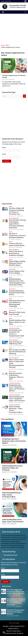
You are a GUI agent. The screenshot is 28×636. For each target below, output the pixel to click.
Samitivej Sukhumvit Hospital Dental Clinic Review (17, 293)
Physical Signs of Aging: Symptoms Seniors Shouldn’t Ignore (17, 263)
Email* (4, 154)
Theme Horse (16, 631)
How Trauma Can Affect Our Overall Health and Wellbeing (17, 352)
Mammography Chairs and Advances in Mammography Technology (17, 303)
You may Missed (7, 419)
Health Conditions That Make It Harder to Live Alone (17, 322)
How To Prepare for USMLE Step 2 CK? (16, 343)
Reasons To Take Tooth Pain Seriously (17, 313)
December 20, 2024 (13, 286)
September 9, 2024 (12, 414)
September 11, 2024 (13, 369)
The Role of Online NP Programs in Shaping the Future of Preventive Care (16, 211)
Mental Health (6, 71)
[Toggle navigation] (3, 12)
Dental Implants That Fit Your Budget (16, 272)
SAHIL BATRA (11, 79)
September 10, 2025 (13, 229)
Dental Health (12, 269)
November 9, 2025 (12, 216)
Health (10, 231)
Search (24, 96)
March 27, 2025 (12, 247)
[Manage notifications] (4, 632)
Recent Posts (7, 204)
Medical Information (13, 218)
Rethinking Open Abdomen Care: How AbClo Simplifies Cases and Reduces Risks (17, 282)
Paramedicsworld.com (10, 555)
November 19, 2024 (13, 296)
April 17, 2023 (5, 79)
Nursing (10, 206)
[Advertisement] (14, 28)
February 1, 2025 (12, 275)
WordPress (20, 633)
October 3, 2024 (12, 337)
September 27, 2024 (13, 345)
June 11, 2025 (11, 239)
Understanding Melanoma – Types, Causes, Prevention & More (12, 495)
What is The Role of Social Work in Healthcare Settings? (16, 253)
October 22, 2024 (12, 308)
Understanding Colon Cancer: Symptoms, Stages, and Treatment (17, 399)
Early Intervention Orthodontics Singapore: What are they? (16, 376)
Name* (4, 147)
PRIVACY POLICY (13, 628)
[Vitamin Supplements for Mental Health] (14, 65)
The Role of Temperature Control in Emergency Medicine (17, 235)
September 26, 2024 (13, 355)
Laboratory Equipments (14, 328)
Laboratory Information (14, 383)
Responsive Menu (25, 1)
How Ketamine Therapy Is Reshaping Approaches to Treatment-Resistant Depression (17, 224)
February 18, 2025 (12, 257)
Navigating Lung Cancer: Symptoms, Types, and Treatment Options (16, 388)
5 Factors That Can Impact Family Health (16, 244)
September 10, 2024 (13, 392)
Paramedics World (18, 626)
